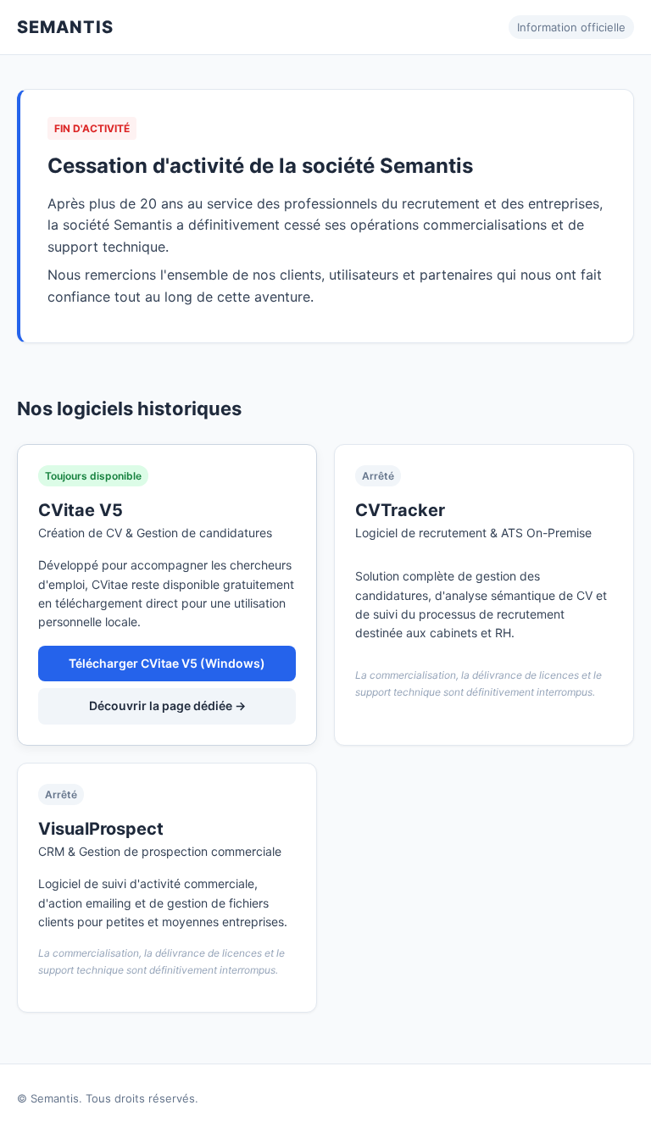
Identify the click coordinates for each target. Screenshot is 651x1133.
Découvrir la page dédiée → (167, 705)
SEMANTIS (65, 27)
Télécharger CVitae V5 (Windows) (167, 663)
